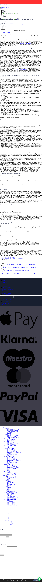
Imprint (4, 284)
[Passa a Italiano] (16, 13)
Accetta (36, 580)
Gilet (8, 455)
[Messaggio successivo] (40, 2)
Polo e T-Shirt (10, 482)
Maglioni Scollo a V (12, 450)
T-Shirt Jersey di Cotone (13, 437)
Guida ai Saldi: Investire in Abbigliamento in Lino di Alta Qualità (15, 270)
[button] (39, 579)
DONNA (4, 475)
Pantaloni (9, 433)
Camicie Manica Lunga (13, 429)
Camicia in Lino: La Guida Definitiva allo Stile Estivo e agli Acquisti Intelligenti (18, 264)
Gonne (8, 508)
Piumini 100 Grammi (12, 443)
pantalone (28, 43)
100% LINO (7, 428)
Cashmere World (6, 301)
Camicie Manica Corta (12, 430)
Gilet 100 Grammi (11, 444)
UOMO (3, 427)
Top (8, 488)
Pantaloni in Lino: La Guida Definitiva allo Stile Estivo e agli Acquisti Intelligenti (19, 267)
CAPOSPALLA (8, 441)
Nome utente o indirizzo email (7, 531)
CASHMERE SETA (9, 456)
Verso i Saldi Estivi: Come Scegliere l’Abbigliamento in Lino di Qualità (16, 277)
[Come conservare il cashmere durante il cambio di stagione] (13, 24)
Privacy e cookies (6, 291)
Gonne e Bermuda (11, 484)
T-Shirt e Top (10, 478)
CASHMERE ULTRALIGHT (11, 492)
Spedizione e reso (7, 287)
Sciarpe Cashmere (11, 473)
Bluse (8, 489)
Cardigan (9, 453)
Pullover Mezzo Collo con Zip (14, 452)
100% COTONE (8, 434)
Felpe (8, 461)
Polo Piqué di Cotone (12, 435)
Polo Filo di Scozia (11, 436)
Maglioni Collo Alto (12, 451)
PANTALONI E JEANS (10, 445)
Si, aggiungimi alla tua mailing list (8, 551)
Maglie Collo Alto (11, 494)
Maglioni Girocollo (11, 439)
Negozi (4, 280)
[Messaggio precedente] (1, 2)
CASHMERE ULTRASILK (10, 438)
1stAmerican (23, 23)
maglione (21, 43)
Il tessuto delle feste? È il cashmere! (8, 257)
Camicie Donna (11, 491)
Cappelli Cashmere (12, 472)
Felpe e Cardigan (11, 468)
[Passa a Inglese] (5, 13)
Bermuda (9, 432)
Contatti (4, 282)
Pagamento (5, 286)
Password (2, 533)
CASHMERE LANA (9, 464)
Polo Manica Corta (11, 477)
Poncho (9, 506)
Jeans (8, 447)
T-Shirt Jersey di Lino (12, 431)
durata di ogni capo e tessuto (21, 69)
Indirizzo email (3, 547)
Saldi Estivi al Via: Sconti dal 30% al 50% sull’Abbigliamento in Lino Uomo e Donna (19, 273)
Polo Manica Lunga (12, 440)
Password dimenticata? (5, 539)
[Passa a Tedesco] (10, 13)
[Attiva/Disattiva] (6, 475)
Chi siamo (5, 279)
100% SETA (7, 486)
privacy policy (35, 552)
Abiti (8, 479)
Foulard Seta (10, 525)
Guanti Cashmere (11, 474)
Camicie (9, 481)
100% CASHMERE (2, 16)
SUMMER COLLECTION (10, 476)
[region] (21, 2)
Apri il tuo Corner (6, 299)
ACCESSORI (7, 471)
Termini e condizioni (7, 289)
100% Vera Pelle (11, 442)
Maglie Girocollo (11, 493)
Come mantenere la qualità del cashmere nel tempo (11, 258)
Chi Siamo (4, 525)
